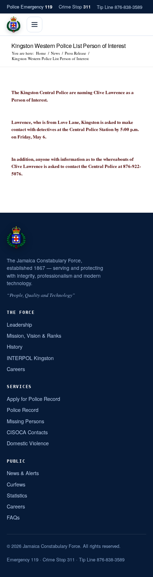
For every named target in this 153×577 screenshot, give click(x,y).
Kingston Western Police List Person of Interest (68, 46)
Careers (16, 368)
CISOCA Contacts (27, 432)
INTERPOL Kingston (30, 357)
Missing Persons (25, 421)
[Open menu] (34, 24)
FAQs (13, 517)
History (14, 346)
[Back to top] (138, 569)
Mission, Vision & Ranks (34, 335)
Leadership (19, 324)
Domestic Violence (28, 443)
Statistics (17, 495)
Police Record (22, 409)
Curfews (16, 484)
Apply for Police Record (33, 398)
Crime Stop (75, 6)
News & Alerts (23, 473)
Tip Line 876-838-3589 (119, 7)
